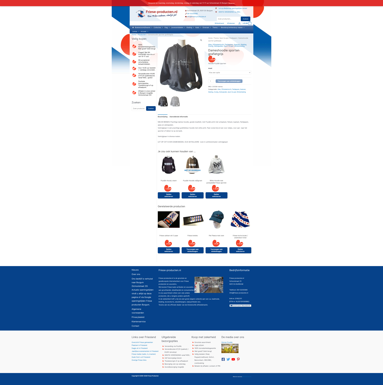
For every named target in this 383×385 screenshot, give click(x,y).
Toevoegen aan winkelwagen (229, 81)
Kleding (189, 27)
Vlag (166, 27)
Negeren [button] (231, 3)
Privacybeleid (138, 317)
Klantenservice (139, 321)
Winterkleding (239, 46)
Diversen (206, 27)
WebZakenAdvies (247, 376)
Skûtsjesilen (218, 46)
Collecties (157, 27)
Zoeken (245, 19)
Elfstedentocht (218, 44)
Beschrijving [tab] (162, 117)
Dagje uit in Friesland (140, 348)
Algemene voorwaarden (138, 311)
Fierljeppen (233, 38)
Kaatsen (237, 44)
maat (210, 68)
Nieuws (135, 270)
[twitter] (229, 359)
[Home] (133, 27)
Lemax (134, 31)
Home (210, 38)
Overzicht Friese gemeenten (142, 342)
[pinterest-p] (239, 359)
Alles (210, 44)
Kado (197, 27)
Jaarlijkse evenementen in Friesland (145, 351)
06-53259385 (192, 14)
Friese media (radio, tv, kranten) (144, 354)
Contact (135, 326)
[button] (201, 40)
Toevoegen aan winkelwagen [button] (193, 250)
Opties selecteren (168, 195)
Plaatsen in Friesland (139, 345)
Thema (215, 27)
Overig (210, 46)
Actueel (143, 31)
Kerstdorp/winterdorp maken (232, 27)
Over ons (136, 274)
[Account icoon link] (239, 23)
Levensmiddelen (177, 27)
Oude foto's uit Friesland (141, 357)
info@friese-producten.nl (196, 17)
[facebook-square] (223, 359)
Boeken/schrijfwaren (142, 27)
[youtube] (233, 359)
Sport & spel (224, 38)
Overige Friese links (139, 360)
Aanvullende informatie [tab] (179, 117)
